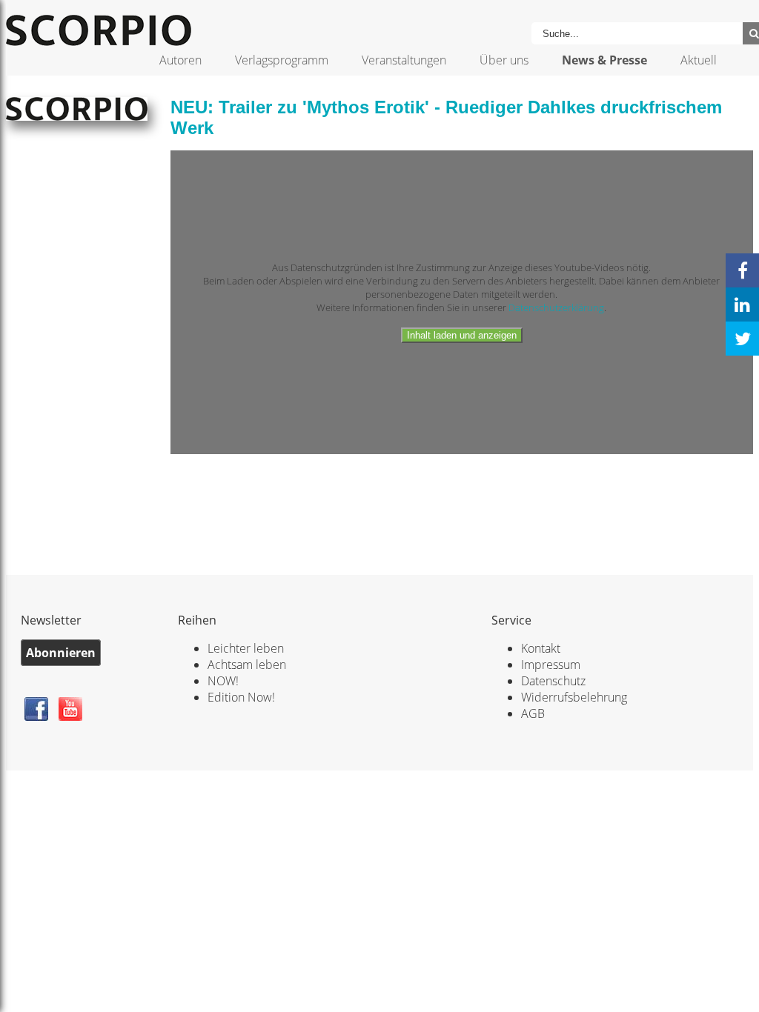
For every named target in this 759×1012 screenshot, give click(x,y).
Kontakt (540, 648)
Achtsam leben (247, 664)
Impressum (550, 664)
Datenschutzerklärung (556, 307)
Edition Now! (241, 697)
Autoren (180, 60)
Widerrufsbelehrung (574, 697)
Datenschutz (553, 681)
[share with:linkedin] (742, 304)
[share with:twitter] (742, 339)
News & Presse (604, 60)
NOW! (223, 681)
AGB (533, 713)
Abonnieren (61, 653)
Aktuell (698, 60)
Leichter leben (246, 648)
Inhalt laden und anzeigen (462, 335)
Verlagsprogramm (281, 60)
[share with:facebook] (742, 270)
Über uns (504, 60)
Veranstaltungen (404, 60)
